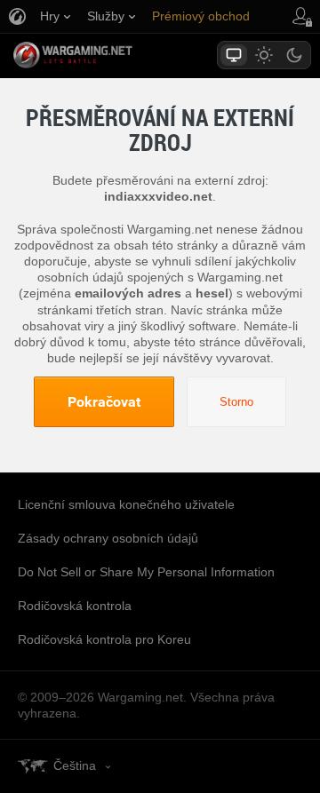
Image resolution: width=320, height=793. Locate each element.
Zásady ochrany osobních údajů (108, 538)
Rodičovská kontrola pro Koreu (104, 639)
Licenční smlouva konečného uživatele (126, 504)
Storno (236, 401)
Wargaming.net (104, 55)
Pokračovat (104, 401)
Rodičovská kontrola (75, 606)
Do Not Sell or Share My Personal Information (146, 572)
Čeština (74, 765)
